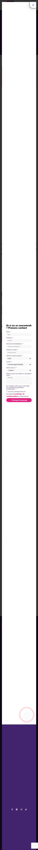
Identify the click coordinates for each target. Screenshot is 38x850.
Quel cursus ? (11, 368)
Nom (8, 332)
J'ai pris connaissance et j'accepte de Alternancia (17, 393)
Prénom (9, 338)
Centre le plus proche (14, 356)
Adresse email (11, 350)
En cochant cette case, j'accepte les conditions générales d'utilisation (18, 387)
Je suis (8, 362)
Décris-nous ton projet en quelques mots (19, 374)
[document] (19, 425)
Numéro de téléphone (14, 344)
